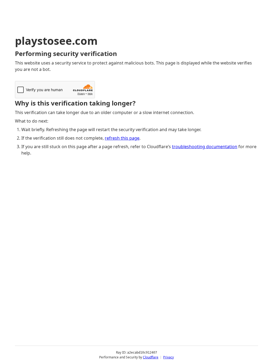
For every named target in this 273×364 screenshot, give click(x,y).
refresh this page (122, 138)
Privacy (168, 357)
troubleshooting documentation (204, 146)
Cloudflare (150, 357)
